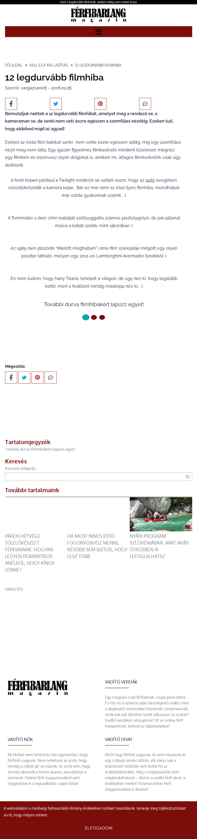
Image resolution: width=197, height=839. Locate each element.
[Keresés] (188, 476)
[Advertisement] (98, 625)
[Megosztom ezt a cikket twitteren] (56, 104)
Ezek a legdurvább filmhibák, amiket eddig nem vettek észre (98, 2)
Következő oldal (90, 333)
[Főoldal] (85, 317)
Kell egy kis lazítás (49, 65)
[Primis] (98, 23)
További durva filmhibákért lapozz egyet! (40, 449)
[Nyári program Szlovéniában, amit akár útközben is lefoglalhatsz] (161, 530)
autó (150, 180)
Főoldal (13, 65)
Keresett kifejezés (20, 468)
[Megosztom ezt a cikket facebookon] (11, 104)
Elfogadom (98, 828)
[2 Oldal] (102, 317)
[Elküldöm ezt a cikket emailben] (145, 104)
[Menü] (98, 31)
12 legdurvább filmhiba (98, 65)
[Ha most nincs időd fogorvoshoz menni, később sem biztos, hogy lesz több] (98, 530)
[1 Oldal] (94, 317)
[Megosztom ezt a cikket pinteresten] (100, 104)
